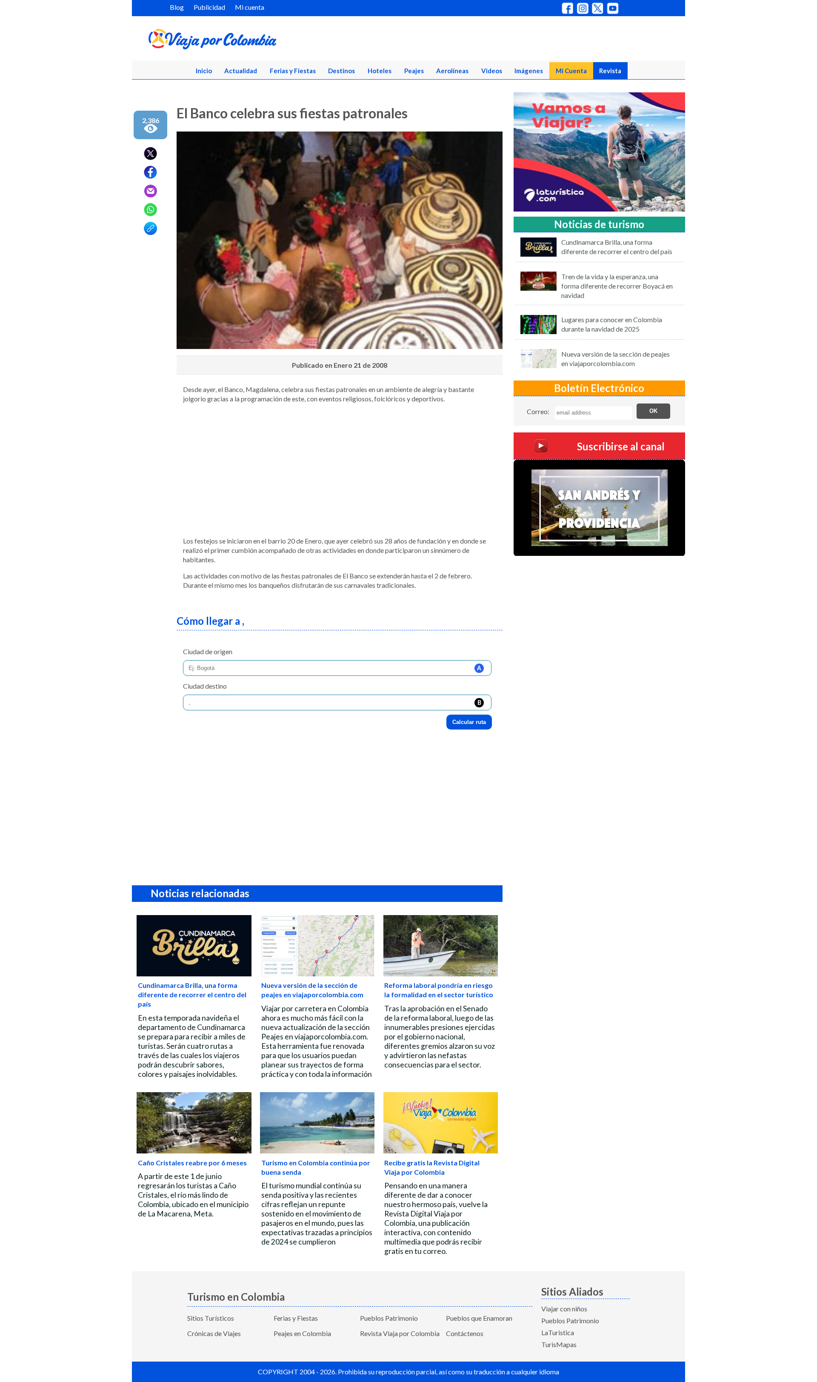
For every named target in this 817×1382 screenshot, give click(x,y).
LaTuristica (557, 1332)
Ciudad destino (205, 686)
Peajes (414, 70)
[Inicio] (254, 41)
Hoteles (379, 70)
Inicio (204, 70)
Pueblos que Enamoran (479, 1318)
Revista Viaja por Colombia (400, 1333)
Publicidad (209, 7)
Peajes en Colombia (302, 1333)
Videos (491, 70)
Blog (177, 7)
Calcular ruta (469, 722)
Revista (610, 70)
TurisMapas (559, 1344)
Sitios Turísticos (210, 1318)
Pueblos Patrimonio (389, 1318)
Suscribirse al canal (621, 446)
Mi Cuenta (571, 70)
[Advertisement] (339, 469)
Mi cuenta (249, 7)
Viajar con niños (564, 1309)
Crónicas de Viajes (214, 1333)
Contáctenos (464, 1333)
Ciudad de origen (207, 651)
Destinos (341, 70)
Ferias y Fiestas (293, 70)
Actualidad (240, 70)
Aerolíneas (452, 70)
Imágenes (528, 70)
